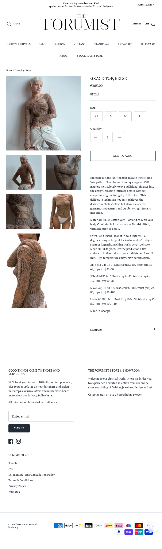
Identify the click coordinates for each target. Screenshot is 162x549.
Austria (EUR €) (145, 4)
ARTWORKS (125, 44)
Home (9, 70)
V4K (96, 94)
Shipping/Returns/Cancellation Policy (31, 475)
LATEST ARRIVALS (19, 44)
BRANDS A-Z (101, 44)
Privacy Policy (17, 486)
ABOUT (64, 56)
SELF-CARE (147, 44)
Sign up (19, 428)
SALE (42, 44)
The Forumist (21, 524)
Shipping (96, 330)
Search (12, 463)
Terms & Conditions (20, 480)
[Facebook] (10, 441)
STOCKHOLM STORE (90, 56)
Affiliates (14, 492)
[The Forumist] (81, 24)
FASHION (59, 44)
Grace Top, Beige (23, 70)
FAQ (11, 469)
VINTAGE (79, 44)
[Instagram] (18, 441)
